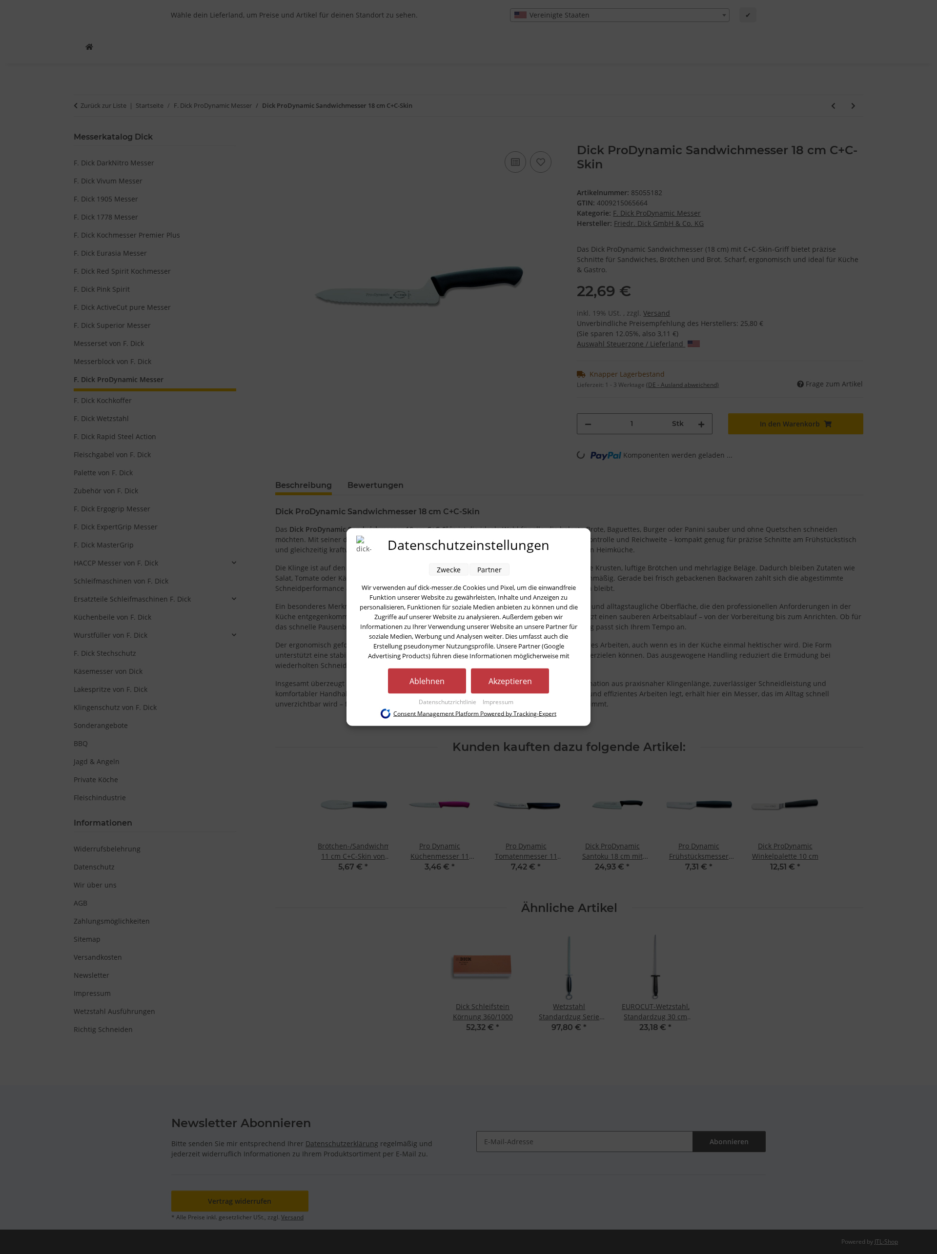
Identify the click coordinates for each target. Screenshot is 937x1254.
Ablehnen (427, 681)
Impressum (498, 702)
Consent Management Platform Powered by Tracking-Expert (474, 713)
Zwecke (449, 569)
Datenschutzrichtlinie (448, 702)
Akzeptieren (510, 681)
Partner (489, 569)
